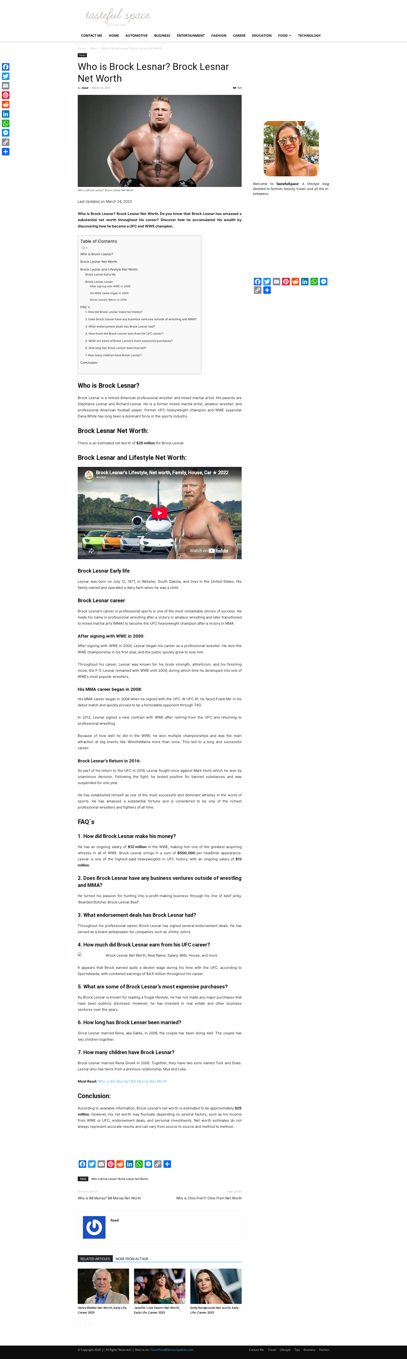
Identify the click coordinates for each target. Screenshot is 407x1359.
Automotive (137, 35)
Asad (85, 87)
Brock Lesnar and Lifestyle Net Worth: (109, 269)
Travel (272, 1350)
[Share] (5, 151)
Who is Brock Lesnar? (96, 254)
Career (239, 35)
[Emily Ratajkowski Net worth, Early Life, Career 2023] (216, 1286)
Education (262, 35)
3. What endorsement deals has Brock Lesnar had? (120, 326)
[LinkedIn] (5, 114)
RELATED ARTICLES (95, 1259)
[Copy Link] (5, 142)
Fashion (218, 35)
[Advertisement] (291, 82)
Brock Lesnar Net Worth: (99, 261)
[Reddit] (5, 104)
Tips (297, 1350)
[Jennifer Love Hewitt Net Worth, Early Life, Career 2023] (159, 1286)
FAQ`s (85, 307)
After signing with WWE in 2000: (110, 286)
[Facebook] (5, 67)
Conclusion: (89, 362)
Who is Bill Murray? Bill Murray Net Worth (132, 1081)
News (94, 48)
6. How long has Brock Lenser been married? (115, 348)
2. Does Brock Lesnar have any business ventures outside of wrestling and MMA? (140, 319)
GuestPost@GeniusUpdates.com (172, 1350)
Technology (309, 35)
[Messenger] (5, 133)
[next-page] (88, 1322)
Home (114, 35)
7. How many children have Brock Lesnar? (113, 355)
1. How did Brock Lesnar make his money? (113, 312)
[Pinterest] (5, 95)
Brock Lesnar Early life (100, 274)
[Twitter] (5, 76)
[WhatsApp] (5, 123)
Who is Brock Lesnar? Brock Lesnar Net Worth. (120, 1179)
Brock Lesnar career (99, 281)
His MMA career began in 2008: (109, 293)
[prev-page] (81, 1322)
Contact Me (91, 35)
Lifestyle (285, 1350)
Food (283, 35)
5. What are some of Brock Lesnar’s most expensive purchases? (129, 341)
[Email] (5, 85)
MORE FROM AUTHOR (132, 1259)
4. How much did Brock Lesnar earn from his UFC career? (124, 333)
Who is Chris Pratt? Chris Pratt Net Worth (209, 1198)
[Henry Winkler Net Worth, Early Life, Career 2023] (103, 1286)
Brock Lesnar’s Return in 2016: (108, 299)
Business (162, 35)
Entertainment (191, 35)
